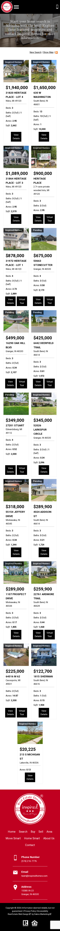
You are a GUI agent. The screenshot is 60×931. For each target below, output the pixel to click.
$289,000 (15, 589)
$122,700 (42, 671)
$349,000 (15, 420)
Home (11, 831)
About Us (48, 838)
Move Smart (13, 838)
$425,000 (42, 337)
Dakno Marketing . (43, 914)
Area (49, 831)
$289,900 (42, 506)
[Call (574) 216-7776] (57, 7)
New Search (35, 52)
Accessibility (42, 911)
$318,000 (15, 506)
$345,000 (42, 420)
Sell (41, 831)
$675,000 (42, 255)
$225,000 (15, 671)
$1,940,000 (17, 87)
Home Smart (32, 838)
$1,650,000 (44, 87)
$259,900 (42, 589)
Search (23, 831)
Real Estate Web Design (18, 914)
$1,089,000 (17, 173)
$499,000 (15, 337)
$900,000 (42, 173)
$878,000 (15, 255)
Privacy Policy (30, 911)
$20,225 (28, 749)
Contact (30, 845)
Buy (33, 831)
